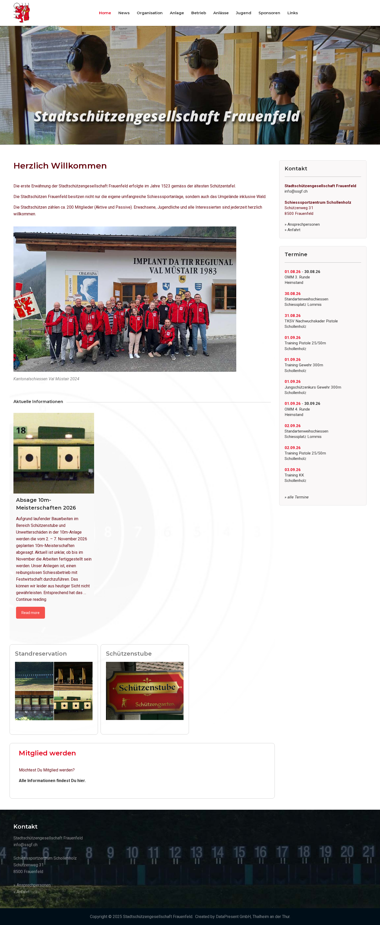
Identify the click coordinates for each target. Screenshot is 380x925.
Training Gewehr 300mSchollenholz (304, 365)
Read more (30, 613)
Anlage (177, 12)
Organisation (150, 12)
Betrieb (198, 12)
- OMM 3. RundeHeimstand (302, 277)
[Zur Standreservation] (54, 690)
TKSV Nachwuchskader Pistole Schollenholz (311, 321)
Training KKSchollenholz (295, 475)
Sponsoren (269, 12)
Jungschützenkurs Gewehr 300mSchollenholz (313, 387)
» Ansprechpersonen (302, 224)
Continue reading (31, 599)
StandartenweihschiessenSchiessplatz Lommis (306, 299)
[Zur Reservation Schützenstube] (145, 690)
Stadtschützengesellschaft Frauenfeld (157, 916)
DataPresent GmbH (233, 916)
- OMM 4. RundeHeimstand (302, 409)
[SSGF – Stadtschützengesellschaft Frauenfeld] (21, 13)
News (124, 12)
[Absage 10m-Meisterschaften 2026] (53, 453)
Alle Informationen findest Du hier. (52, 780)
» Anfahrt (292, 230)
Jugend (243, 12)
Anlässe (221, 12)
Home (105, 12)
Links (292, 12)
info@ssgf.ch (296, 191)
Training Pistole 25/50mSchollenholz (305, 343)
